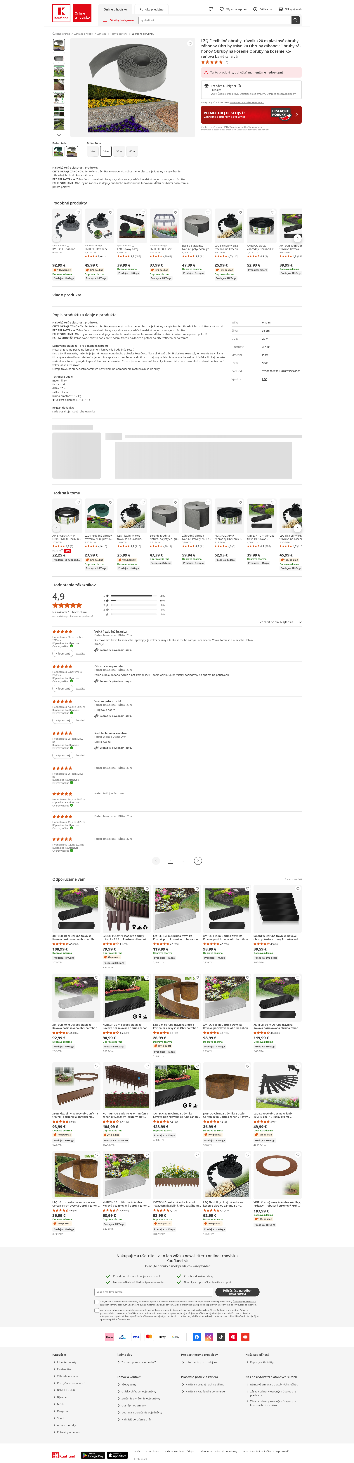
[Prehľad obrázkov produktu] (59, 87)
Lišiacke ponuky (67, 1362)
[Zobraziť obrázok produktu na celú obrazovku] (132, 87)
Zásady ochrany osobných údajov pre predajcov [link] (273, 1393)
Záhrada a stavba (68, 1376)
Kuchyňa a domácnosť (70, 1383)
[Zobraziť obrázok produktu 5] (59, 98)
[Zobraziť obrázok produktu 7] (59, 124)
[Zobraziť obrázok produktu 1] (59, 45)
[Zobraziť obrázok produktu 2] (59, 58)
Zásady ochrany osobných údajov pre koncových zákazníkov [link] (273, 1403)
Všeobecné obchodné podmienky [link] (218, 1451)
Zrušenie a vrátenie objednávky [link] (141, 1398)
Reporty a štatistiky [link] (262, 1362)
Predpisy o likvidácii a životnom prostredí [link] (265, 1451)
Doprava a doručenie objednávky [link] (142, 1412)
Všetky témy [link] (129, 1384)
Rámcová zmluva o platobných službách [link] (274, 1384)
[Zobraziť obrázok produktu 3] (59, 71)
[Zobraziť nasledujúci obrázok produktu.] (59, 135)
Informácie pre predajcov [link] (201, 1362)
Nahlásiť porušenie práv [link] (136, 1419)
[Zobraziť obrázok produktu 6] (59, 111)
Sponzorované (59, 246)
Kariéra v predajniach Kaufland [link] (205, 1384)
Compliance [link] (152, 1451)
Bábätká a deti (66, 1390)
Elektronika (64, 1369)
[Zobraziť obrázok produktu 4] (59, 84)
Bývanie (62, 1397)
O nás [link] (137, 1451)
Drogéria (62, 1411)
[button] (134, 596)
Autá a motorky (66, 1425)
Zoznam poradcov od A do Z (139, 1362)
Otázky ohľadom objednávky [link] (139, 1391)
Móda (60, 1404)
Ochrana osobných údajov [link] (179, 1451)
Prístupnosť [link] (140, 1459)
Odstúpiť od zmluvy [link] (134, 1405)
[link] (151, 9)
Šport (60, 1418)
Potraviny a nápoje (68, 1432)
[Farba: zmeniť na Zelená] (58, 151)
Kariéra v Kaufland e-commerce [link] (205, 1391)
